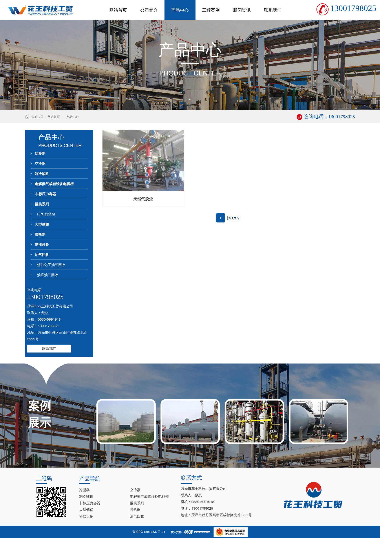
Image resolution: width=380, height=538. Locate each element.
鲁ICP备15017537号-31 (148, 531)
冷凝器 (40, 153)
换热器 (40, 234)
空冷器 (40, 163)
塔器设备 (42, 244)
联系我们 (49, 348)
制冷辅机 (42, 173)
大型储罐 (42, 224)
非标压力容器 (45, 193)
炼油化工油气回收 (51, 264)
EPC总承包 (46, 214)
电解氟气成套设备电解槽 (54, 183)
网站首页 (54, 116)
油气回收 (42, 254)
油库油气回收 (47, 274)
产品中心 (72, 116)
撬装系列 (42, 203)
